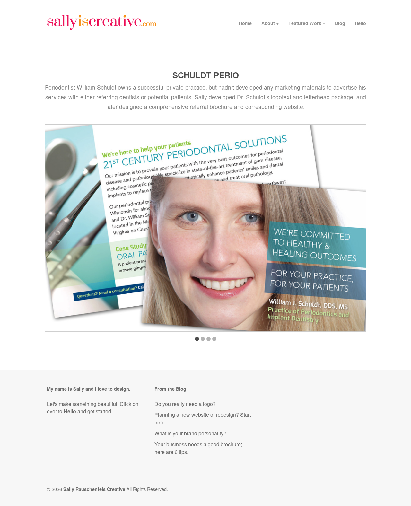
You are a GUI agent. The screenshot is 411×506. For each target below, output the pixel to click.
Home (245, 23)
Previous (56, 230)
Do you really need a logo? (185, 403)
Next (355, 230)
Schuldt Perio (205, 75)
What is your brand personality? (190, 433)
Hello (360, 23)
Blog (340, 23)
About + (270, 23)
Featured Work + (306, 23)
